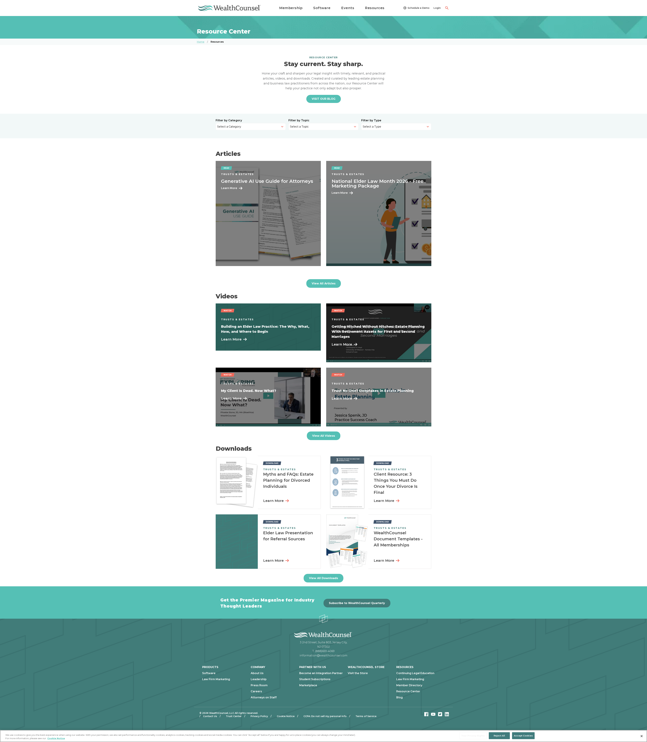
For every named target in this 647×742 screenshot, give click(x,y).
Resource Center (408, 691)
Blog (399, 697)
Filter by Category (229, 120)
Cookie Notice (286, 716)
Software (321, 8)
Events (347, 8)
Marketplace (308, 685)
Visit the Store (358, 673)
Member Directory (409, 685)
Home (200, 42)
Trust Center (234, 716)
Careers (256, 691)
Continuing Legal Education (415, 673)
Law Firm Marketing (216, 679)
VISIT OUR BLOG (323, 98)
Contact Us (210, 716)
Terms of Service (366, 716)
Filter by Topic (298, 120)
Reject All (499, 735)
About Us (257, 673)
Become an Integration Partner (321, 673)
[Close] (641, 736)
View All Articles (323, 283)
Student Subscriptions (314, 679)
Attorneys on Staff (264, 697)
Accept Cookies (523, 735)
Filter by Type (371, 120)
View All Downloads (323, 578)
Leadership (259, 679)
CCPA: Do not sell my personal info (325, 716)
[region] (323, 736)
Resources (374, 8)
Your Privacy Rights (473, 735)
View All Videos (323, 435)
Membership (290, 8)
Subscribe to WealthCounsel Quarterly (357, 603)
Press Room (259, 685)
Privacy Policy (259, 716)
